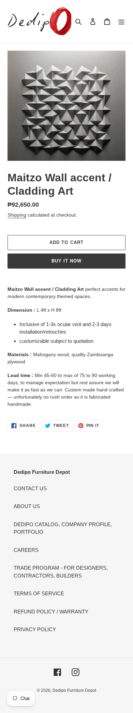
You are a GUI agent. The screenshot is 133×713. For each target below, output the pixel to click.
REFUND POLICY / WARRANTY (51, 611)
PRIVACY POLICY (35, 629)
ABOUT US (27, 506)
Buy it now (66, 260)
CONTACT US (30, 488)
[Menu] (121, 21)
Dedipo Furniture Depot (74, 690)
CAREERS (26, 550)
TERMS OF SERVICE (39, 593)
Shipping (17, 215)
